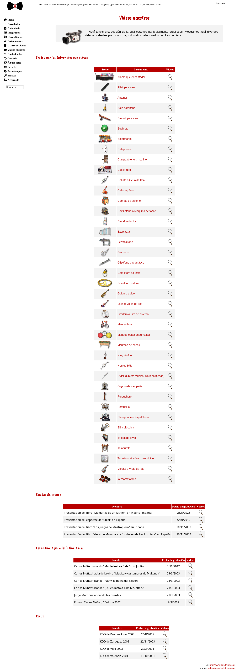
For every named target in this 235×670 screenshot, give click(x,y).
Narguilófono (125, 355)
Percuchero (125, 396)
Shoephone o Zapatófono (133, 417)
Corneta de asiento (129, 200)
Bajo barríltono (126, 108)
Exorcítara (124, 231)
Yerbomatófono (127, 479)
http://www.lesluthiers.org (222, 665)
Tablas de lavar (127, 437)
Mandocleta (125, 324)
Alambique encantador (131, 77)
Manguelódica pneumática (134, 334)
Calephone (124, 149)
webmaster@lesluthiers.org (220, 668)
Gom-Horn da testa (129, 272)
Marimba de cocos (129, 345)
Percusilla (124, 406)
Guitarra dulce (126, 293)
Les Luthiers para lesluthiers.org (59, 547)
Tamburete (124, 448)
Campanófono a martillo (132, 159)
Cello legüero (126, 190)
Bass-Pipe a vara (128, 118)
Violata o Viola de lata (131, 468)
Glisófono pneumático (131, 262)
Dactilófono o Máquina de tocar (137, 211)
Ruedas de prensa (48, 494)
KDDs (40, 615)
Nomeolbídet (125, 365)
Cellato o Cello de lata (131, 180)
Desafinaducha (127, 221)
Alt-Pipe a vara (127, 87)
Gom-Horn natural (128, 283)
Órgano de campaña (130, 386)
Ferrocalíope (125, 242)
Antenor (122, 97)
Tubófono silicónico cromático (136, 458)
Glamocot (123, 252)
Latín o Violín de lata (130, 303)
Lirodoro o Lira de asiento (133, 314)
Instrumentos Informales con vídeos (62, 57)
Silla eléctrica (126, 427)
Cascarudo (124, 169)
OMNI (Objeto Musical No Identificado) (141, 376)
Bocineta (123, 128)
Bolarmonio (125, 138)
